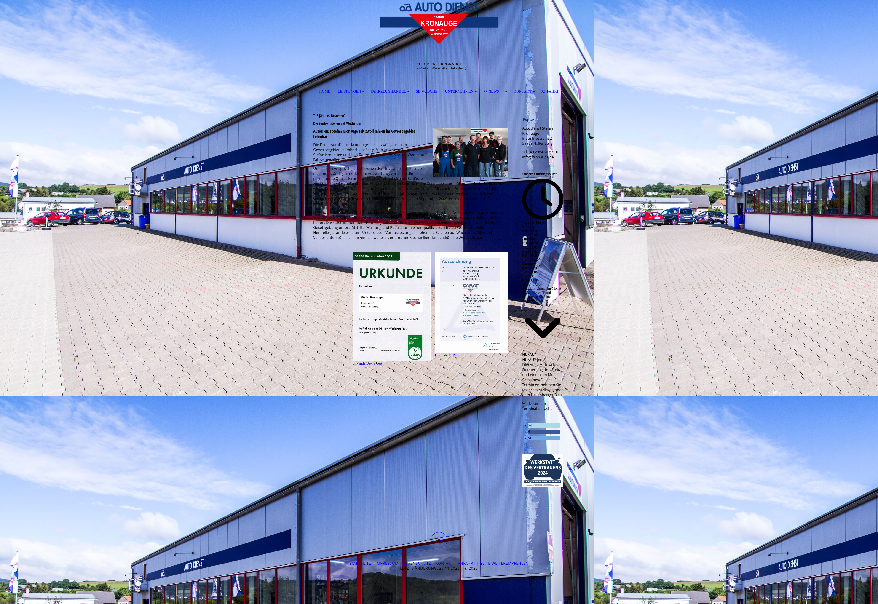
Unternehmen (459, 91)
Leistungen (349, 91)
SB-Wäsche (426, 91)
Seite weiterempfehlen (504, 563)
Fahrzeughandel (388, 91)
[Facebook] (529, 432)
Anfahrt (550, 91)
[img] (439, 23)
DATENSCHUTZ (417, 563)
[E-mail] (530, 425)
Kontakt (523, 91)
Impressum (387, 563)
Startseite (360, 563)
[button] (439, 540)
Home (324, 91)
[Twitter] (530, 438)
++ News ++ (493, 91)
